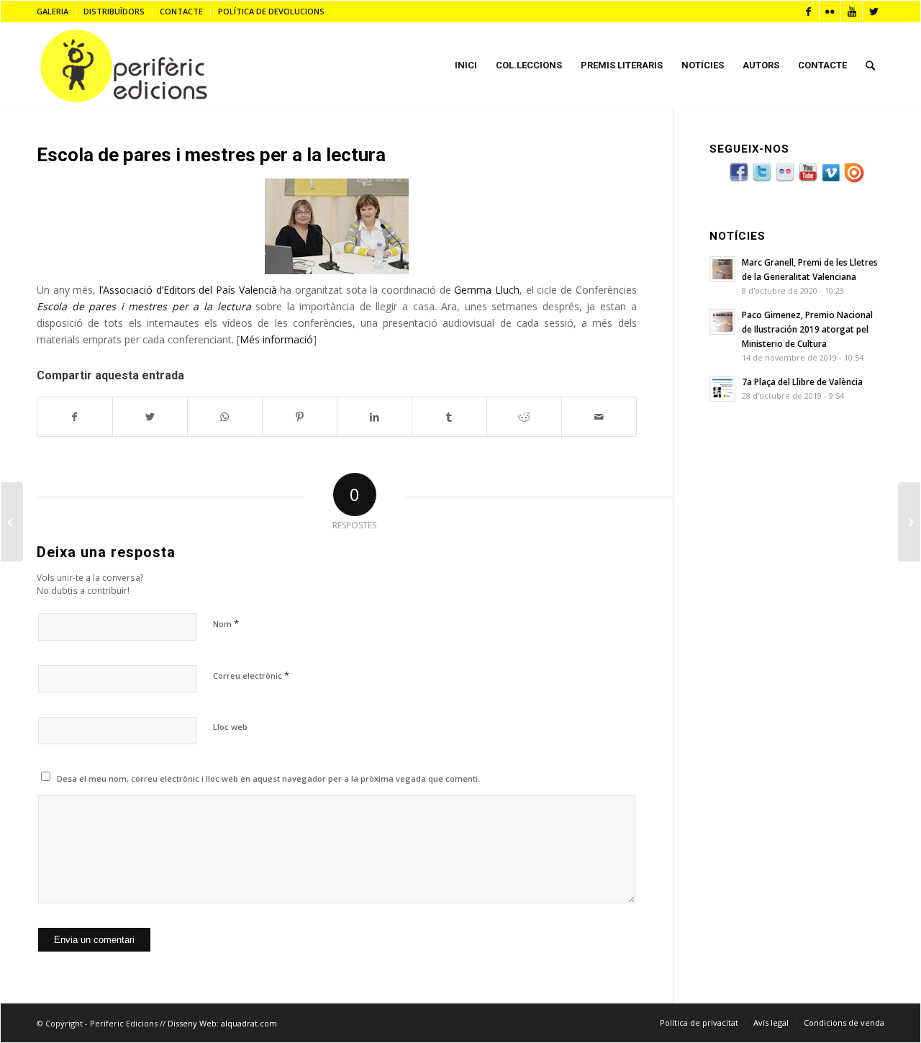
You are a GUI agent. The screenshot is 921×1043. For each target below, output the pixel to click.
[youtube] (808, 180)
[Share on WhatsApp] (225, 416)
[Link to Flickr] (830, 11)
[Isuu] (854, 180)
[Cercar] (870, 65)
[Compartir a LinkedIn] (374, 416)
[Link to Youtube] (851, 11)
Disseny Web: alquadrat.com (222, 1023)
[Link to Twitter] (873, 11)
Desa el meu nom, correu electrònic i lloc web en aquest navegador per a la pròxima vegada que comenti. (268, 778)
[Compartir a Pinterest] (300, 416)
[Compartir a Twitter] (150, 416)
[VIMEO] (831, 180)
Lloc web (230, 726)
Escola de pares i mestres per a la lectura (211, 155)
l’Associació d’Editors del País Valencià (188, 290)
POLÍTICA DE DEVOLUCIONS (271, 11)
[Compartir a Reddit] (524, 416)
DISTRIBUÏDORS (114, 11)
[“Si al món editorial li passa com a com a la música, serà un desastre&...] (12, 521)
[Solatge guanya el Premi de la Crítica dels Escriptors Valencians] (909, 521)
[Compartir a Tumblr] (449, 416)
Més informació (276, 339)
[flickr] (785, 180)
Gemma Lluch (487, 290)
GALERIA (52, 11)
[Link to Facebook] (808, 11)
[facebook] (738, 180)
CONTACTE (181, 11)
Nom (226, 623)
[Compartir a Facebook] (74, 416)
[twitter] (761, 180)
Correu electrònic (251, 675)
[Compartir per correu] (599, 416)
